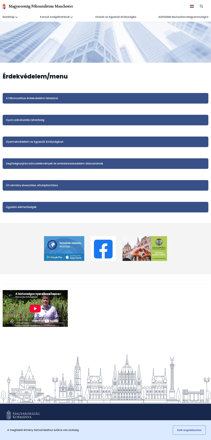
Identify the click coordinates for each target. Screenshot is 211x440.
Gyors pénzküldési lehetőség (25, 120)
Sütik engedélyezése (189, 430)
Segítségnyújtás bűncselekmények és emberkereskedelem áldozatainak (54, 163)
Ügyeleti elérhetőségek (21, 207)
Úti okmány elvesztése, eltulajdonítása (32, 185)
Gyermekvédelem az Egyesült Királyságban (34, 142)
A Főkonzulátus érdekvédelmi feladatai (32, 98)
